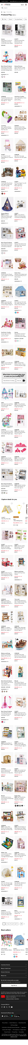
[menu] (2, 4)
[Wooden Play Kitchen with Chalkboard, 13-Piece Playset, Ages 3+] (21, 732)
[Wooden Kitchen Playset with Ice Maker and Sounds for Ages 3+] (7, 263)
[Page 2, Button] (24, 924)
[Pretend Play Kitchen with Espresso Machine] (7, 474)
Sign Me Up (14, 985)
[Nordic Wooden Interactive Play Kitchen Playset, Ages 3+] (21, 420)
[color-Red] (2, 691)
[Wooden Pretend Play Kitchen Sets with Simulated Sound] (21, 30)
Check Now (16, 998)
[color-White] (2, 253)
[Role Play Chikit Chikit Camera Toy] (21, 901)
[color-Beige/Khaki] (20, 805)
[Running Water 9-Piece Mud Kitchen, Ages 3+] (7, 732)
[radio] (2, 77)
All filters (22, 375)
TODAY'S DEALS (4, 1)
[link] (7, 42)
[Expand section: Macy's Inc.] (14, 975)
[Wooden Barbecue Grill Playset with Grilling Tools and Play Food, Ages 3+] (21, 816)
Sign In (22, 4)
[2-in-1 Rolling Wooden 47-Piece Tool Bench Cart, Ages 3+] (7, 617)
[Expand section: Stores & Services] (14, 972)
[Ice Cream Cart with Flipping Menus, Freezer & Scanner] (7, 145)
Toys (4, 12)
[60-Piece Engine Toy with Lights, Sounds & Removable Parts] (21, 172)
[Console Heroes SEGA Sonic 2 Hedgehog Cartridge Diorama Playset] (7, 843)
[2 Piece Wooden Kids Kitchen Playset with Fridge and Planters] (21, 393)
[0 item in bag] (26, 5)
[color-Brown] (2, 193)
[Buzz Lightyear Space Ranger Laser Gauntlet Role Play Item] (7, 116)
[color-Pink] (4, 77)
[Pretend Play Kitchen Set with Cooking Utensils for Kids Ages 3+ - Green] (7, 87)
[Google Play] (15, 1016)
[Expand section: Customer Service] (14, 965)
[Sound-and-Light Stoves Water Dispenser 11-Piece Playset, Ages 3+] (7, 291)
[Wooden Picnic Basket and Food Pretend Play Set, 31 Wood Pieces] (21, 263)
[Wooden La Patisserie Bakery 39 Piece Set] (7, 644)
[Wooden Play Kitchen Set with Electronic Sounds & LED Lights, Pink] (21, 233)
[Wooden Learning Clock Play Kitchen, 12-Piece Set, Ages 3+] (21, 474)
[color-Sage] (4, 493)
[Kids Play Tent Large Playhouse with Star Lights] (21, 145)
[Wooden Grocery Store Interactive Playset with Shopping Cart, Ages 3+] (7, 562)
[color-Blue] (2, 77)
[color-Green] (18, 341)
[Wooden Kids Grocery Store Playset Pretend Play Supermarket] (7, 786)
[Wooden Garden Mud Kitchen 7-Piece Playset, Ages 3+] (21, 535)
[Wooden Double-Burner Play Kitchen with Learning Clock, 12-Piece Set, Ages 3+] (7, 447)
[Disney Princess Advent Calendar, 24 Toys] (7, 940)
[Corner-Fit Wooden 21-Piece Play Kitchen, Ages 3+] (7, 352)
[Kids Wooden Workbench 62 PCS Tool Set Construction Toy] (21, 872)
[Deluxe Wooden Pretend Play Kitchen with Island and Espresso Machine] (7, 233)
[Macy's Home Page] (7, 5)
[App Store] (5, 1016)
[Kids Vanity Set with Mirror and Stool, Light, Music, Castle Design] (7, 393)
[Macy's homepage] (2, 12)
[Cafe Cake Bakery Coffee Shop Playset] (21, 87)
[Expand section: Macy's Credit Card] (14, 968)
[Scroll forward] (24, 380)
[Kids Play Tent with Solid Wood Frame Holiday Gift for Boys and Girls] (7, 509)
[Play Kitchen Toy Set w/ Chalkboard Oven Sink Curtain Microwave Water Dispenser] (7, 30)
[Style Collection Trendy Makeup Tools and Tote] (21, 57)
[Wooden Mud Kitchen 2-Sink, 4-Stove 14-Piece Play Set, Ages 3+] (21, 352)
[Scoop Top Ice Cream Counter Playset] (7, 323)
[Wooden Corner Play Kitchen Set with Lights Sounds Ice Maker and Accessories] (7, 901)
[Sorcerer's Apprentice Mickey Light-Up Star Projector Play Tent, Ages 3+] (7, 204)
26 (21, 923)
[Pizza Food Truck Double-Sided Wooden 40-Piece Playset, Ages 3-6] (21, 702)
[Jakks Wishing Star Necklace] (19, 509)
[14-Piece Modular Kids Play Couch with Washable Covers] (21, 447)
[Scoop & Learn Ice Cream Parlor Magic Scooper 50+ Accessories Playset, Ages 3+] (7, 420)
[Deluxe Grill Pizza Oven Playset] (21, 562)
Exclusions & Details (10, 998)
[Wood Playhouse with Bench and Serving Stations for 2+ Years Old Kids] (7, 759)
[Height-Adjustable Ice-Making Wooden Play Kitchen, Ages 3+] (21, 617)
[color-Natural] (6, 691)
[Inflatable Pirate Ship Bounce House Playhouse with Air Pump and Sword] (21, 644)
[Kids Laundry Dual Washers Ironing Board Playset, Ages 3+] (21, 759)
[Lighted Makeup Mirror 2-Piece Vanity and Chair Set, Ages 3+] (21, 843)
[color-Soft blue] (4, 722)
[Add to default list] (12, 503)
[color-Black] (18, 805)
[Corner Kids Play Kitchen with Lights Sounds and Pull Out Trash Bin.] (7, 172)
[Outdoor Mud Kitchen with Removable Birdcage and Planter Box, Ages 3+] (7, 816)
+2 (24, 805)
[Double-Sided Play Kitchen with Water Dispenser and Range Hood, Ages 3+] (7, 535)
